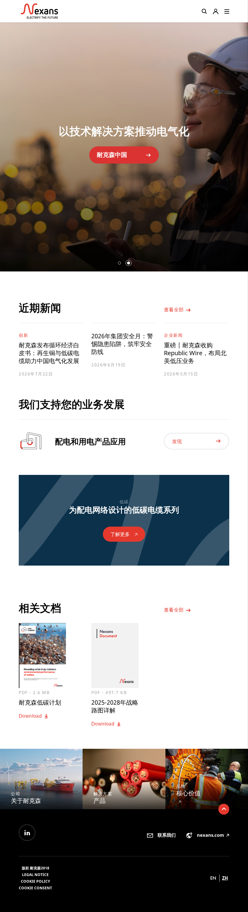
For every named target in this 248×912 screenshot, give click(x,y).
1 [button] (119, 263)
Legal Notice (35, 874)
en (213, 878)
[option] (124, 144)
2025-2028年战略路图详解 (114, 706)
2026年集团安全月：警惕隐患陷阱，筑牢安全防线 (122, 344)
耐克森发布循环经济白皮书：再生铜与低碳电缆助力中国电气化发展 (49, 353)
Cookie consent (35, 888)
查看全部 (174, 309)
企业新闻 (173, 335)
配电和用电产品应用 (90, 441)
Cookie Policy (35, 881)
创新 (23, 335)
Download (31, 716)
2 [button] (129, 263)
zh (225, 878)
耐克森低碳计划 (117, 160)
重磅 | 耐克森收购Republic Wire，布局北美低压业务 (195, 353)
